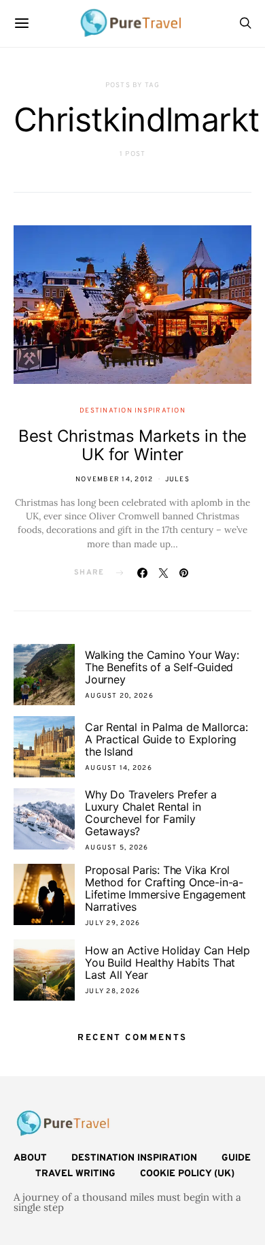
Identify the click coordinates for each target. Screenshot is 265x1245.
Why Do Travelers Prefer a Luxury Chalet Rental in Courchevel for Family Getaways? (151, 813)
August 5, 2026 (117, 847)
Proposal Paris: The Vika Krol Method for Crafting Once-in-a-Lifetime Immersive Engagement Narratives (165, 888)
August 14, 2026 (118, 768)
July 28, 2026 (112, 991)
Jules (177, 479)
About (30, 1158)
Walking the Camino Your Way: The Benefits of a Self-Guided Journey (161, 667)
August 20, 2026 (119, 696)
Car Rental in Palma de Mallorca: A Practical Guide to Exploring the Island (166, 739)
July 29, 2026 (112, 923)
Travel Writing (75, 1174)
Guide (236, 1158)
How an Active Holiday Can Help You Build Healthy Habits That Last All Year (167, 962)
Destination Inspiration (133, 410)
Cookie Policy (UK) (187, 1174)
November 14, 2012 (114, 479)
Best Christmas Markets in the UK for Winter (132, 445)
